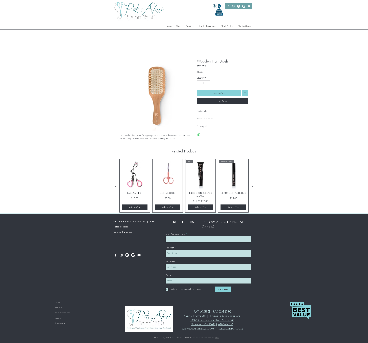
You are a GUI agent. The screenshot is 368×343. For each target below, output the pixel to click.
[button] (207, 26)
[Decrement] (199, 83)
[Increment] (208, 83)
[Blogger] (238, 6)
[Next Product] (252, 186)
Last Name (170, 262)
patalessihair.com (230, 329)
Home (123, 49)
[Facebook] (228, 6)
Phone (168, 276)
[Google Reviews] (243, 6)
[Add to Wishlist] (245, 94)
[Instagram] (233, 6)
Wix (217, 338)
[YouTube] (248, 6)
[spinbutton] (203, 83)
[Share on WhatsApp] (199, 135)
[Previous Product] (115, 186)
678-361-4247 (225, 325)
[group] (184, 186)
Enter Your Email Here (175, 235)
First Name (171, 248)
